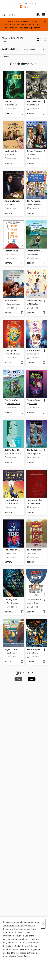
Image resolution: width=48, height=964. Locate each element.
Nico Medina (34, 254)
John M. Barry (34, 105)
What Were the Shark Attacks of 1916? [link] (35, 251)
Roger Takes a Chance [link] (13, 649)
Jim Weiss (10, 155)
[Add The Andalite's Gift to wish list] (44, 462)
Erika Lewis (33, 653)
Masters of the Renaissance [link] (13, 151)
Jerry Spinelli (11, 254)
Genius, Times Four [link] (35, 151)
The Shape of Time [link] (13, 550)
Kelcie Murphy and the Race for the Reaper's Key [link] (35, 649)
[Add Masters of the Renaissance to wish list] (21, 163)
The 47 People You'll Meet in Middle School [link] (35, 201)
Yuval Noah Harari (13, 354)
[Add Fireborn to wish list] (21, 113)
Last (31, 679)
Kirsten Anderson (13, 304)
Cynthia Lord (11, 653)
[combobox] (18, 15)
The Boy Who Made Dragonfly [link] (13, 600)
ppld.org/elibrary (32, 27)
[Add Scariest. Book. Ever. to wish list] (44, 412)
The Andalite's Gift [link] (35, 450)
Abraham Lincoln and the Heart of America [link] (13, 201)
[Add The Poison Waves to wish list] (21, 412)
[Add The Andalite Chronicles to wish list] (21, 512)
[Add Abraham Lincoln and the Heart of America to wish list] (21, 213)
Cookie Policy (23, 956)
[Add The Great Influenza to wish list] (44, 113)
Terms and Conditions (13, 925)
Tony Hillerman (12, 603)
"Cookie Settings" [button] (22, 946)
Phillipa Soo (33, 304)
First (18, 679)
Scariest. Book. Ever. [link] (35, 400)
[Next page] (32, 672)
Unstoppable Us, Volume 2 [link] (13, 350)
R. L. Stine (33, 404)
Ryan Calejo (11, 553)
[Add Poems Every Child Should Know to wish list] (44, 512)
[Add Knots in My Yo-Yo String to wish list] (21, 263)
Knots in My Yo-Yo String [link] (13, 251)
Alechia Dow (34, 354)
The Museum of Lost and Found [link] (35, 550)
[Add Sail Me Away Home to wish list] (21, 462)
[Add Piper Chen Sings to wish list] (44, 313)
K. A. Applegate (35, 454)
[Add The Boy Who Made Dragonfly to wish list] (21, 612)
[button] (39, 40)
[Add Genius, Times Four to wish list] (44, 163)
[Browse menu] (43, 14)
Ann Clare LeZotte (14, 454)
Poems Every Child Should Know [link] (35, 500)
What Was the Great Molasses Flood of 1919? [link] (13, 301)
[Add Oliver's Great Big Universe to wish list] (44, 612)
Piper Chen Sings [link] (35, 301)
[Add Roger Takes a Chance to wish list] (21, 662)
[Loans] (38, 15)
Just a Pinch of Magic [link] (35, 350)
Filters (6, 57)
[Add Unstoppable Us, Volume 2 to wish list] (21, 363)
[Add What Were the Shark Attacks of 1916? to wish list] (44, 263)
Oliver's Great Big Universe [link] (35, 600)
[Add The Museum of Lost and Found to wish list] (44, 562)
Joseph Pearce (34, 503)
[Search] (4, 15)
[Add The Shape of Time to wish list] (21, 562)
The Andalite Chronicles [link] (13, 500)
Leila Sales (33, 553)
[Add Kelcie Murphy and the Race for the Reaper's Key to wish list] (44, 662)
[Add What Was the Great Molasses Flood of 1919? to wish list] (21, 313)
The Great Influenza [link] (35, 101)
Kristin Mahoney (35, 204)
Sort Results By (9, 49)
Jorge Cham (33, 603)
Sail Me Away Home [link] (13, 450)
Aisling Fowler (12, 105)
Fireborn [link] (8, 101)
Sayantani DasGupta (14, 404)
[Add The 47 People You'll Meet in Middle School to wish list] (44, 213)
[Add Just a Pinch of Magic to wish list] (44, 363)
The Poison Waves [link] (13, 400)
